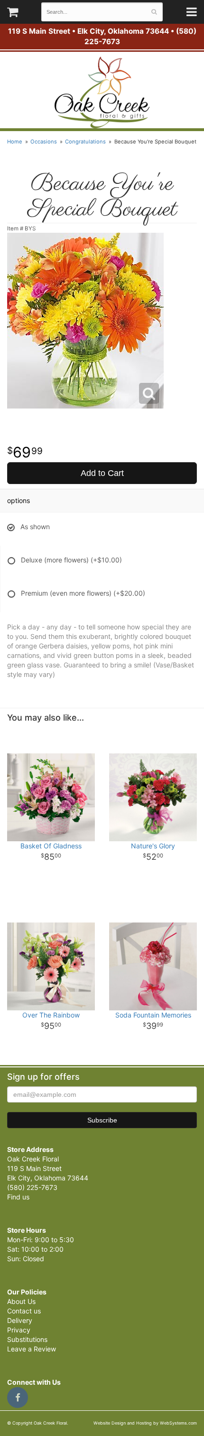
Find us (18, 1197)
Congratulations (85, 141)
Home (14, 141)
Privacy (18, 1330)
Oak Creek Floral (102, 92)
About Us (21, 1301)
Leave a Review (31, 1349)
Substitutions (27, 1339)
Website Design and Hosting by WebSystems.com (145, 1423)
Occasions (43, 141)
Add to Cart (102, 473)
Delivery (19, 1320)
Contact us (24, 1311)
